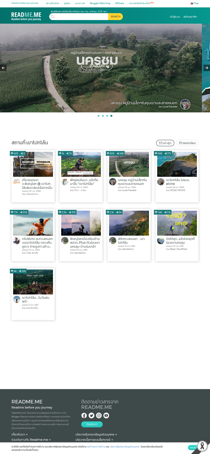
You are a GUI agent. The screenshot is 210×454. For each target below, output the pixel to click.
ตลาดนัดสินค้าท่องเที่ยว (141, 3)
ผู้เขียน (67, 3)
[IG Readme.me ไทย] (99, 416)
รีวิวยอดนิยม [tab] (187, 143)
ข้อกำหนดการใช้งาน (96, 446)
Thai (196, 3)
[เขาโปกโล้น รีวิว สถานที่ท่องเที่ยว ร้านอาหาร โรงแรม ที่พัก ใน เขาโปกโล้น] (30, 15)
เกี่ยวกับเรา (18, 434)
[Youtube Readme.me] (106, 416)
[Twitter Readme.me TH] (91, 416)
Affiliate (119, 3)
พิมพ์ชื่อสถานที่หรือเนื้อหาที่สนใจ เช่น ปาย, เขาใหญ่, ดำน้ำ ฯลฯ (79, 11)
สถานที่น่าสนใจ (52, 3)
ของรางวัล (80, 3)
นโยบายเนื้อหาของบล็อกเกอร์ (93, 440)
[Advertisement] (105, 354)
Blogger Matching (100, 3)
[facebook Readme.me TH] (84, 416)
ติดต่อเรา (91, 424)
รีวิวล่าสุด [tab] (165, 143)
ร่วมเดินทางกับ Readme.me (30, 440)
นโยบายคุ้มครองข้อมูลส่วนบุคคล (95, 434)
